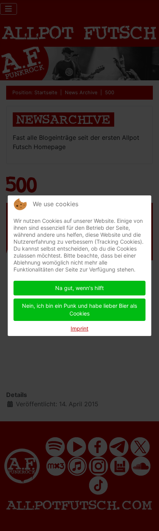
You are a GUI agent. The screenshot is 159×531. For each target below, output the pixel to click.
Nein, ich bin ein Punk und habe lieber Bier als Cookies (79, 309)
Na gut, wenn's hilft (79, 288)
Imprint (79, 328)
